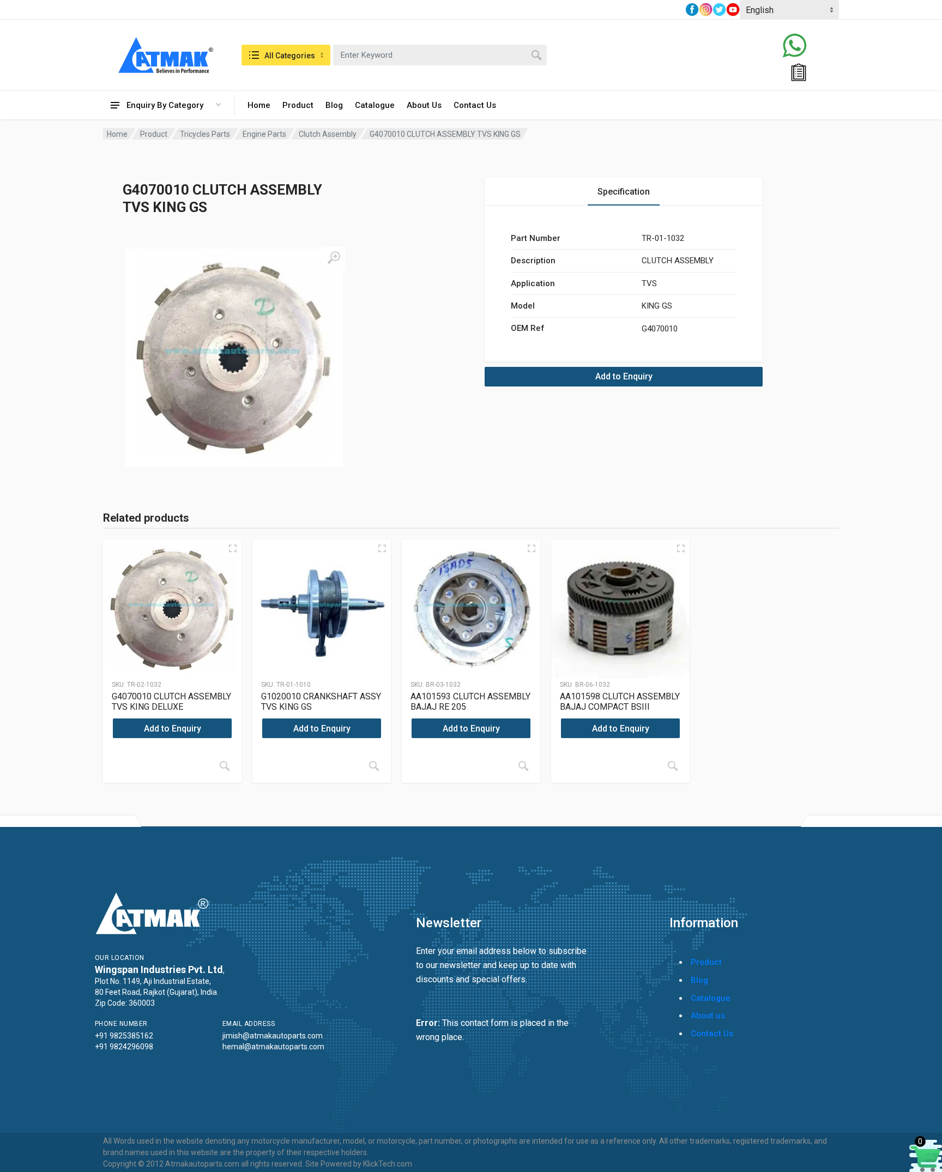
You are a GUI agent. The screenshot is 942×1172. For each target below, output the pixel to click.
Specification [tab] (623, 191)
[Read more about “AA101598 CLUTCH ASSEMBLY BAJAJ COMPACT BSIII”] (673, 766)
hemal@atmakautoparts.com (273, 1046)
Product (297, 105)
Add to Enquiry (624, 376)
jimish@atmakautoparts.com (272, 1035)
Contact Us (475, 105)
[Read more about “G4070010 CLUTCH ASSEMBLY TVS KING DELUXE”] (224, 766)
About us (708, 1015)
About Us (424, 105)
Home (258, 105)
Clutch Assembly (328, 134)
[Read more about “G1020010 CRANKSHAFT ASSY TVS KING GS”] (374, 766)
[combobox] (440, 55)
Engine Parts (264, 134)
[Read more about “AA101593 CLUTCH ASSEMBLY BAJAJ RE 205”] (523, 766)
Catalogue (375, 105)
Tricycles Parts (205, 134)
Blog (334, 105)
